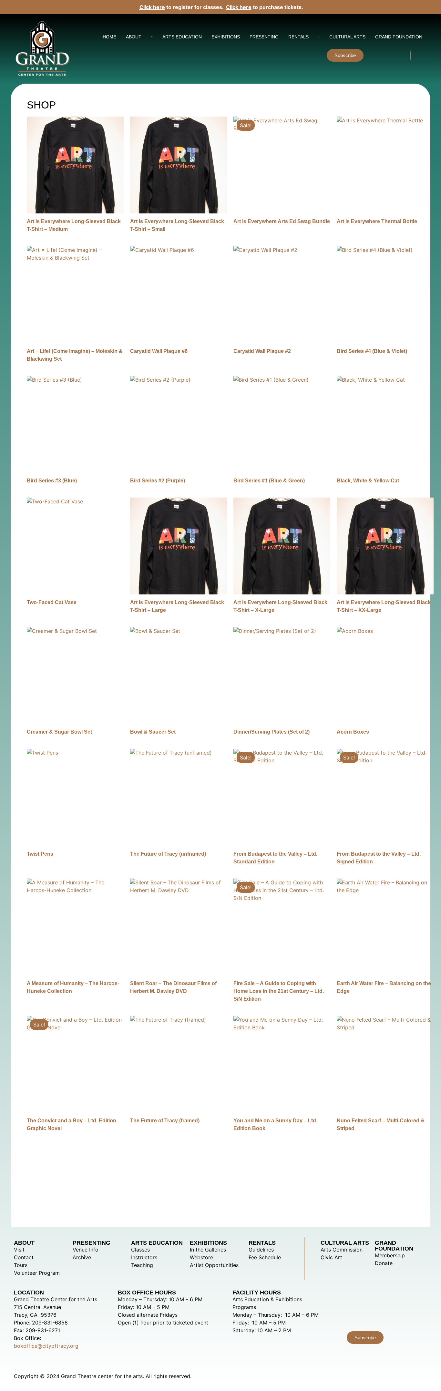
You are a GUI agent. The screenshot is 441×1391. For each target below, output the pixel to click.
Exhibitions (225, 36)
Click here (152, 7)
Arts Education (182, 36)
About (133, 36)
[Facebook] (396, 54)
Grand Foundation (398, 36)
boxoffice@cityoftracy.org (46, 1346)
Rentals (298, 36)
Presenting (264, 36)
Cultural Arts (347, 36)
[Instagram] (378, 54)
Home (109, 36)
